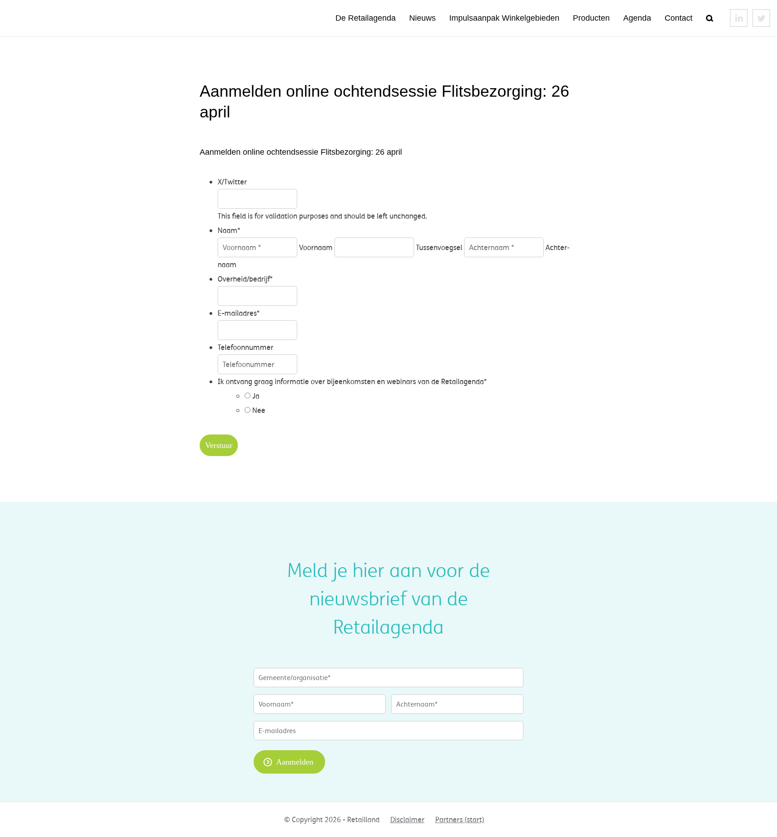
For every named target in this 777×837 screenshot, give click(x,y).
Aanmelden (294, 761)
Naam (229, 230)
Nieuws (422, 17)
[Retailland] (69, 18)
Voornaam (316, 247)
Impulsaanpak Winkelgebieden (504, 17)
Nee (258, 410)
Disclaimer (407, 819)
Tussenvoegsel (439, 247)
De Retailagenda (365, 17)
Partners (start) (459, 819)
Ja (255, 396)
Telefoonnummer (245, 347)
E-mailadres (238, 313)
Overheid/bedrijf (245, 279)
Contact (678, 17)
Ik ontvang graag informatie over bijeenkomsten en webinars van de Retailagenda (352, 381)
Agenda (637, 17)
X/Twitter (232, 182)
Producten (591, 17)
